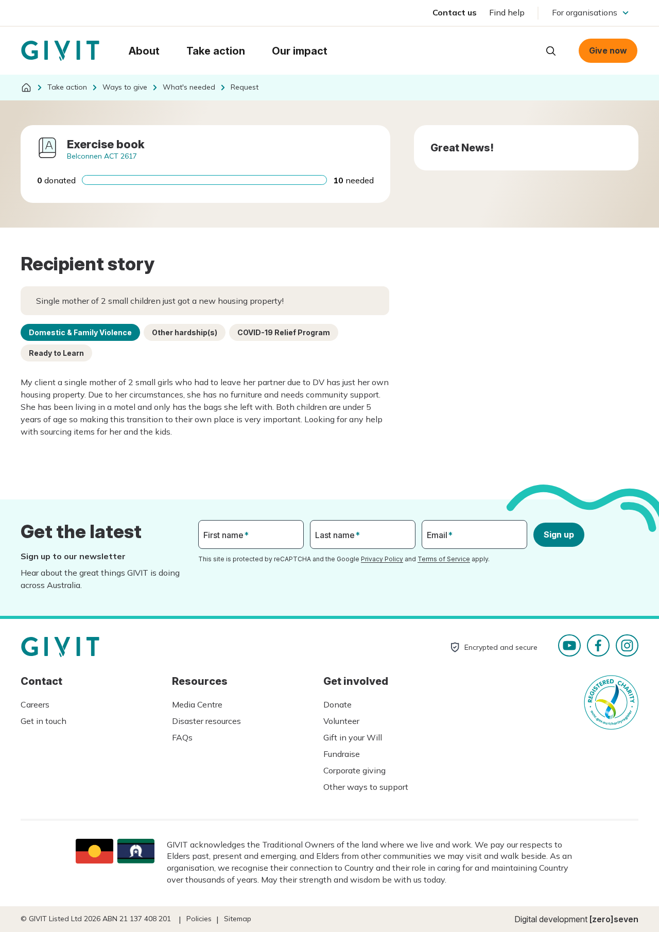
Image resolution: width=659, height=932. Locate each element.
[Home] (26, 87)
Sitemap (237, 918)
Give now (608, 50)
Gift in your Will (352, 737)
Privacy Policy (382, 559)
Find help (507, 12)
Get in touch (43, 721)
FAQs (182, 737)
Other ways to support (365, 787)
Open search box (551, 51)
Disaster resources (206, 721)
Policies (199, 918)
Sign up (559, 534)
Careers (35, 704)
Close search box (525, 50)
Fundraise (341, 754)
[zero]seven (613, 919)
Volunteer (341, 721)
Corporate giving (354, 770)
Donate (337, 704)
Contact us (454, 12)
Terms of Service (444, 559)
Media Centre (197, 704)
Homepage (60, 51)
